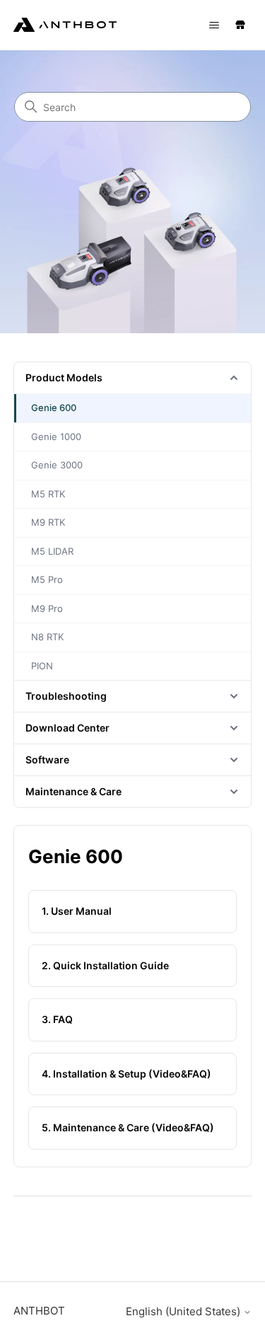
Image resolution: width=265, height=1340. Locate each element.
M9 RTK (48, 522)
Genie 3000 (57, 464)
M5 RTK (48, 493)
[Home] (65, 27)
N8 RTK (47, 636)
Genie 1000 (56, 436)
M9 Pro (47, 608)
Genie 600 (53, 407)
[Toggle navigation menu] (214, 25)
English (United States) (184, 1311)
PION (42, 665)
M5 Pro (47, 579)
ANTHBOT (39, 1310)
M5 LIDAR (52, 551)
